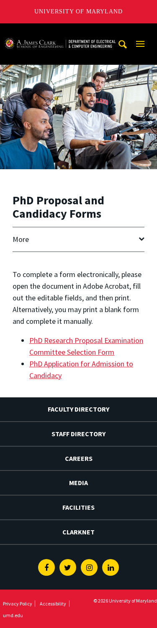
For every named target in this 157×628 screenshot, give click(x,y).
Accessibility (53, 603)
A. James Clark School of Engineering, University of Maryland (60, 31)
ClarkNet (78, 532)
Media (78, 482)
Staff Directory (78, 434)
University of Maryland (78, 11)
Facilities (78, 507)
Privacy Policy (17, 603)
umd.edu (13, 615)
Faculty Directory (78, 409)
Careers (79, 458)
